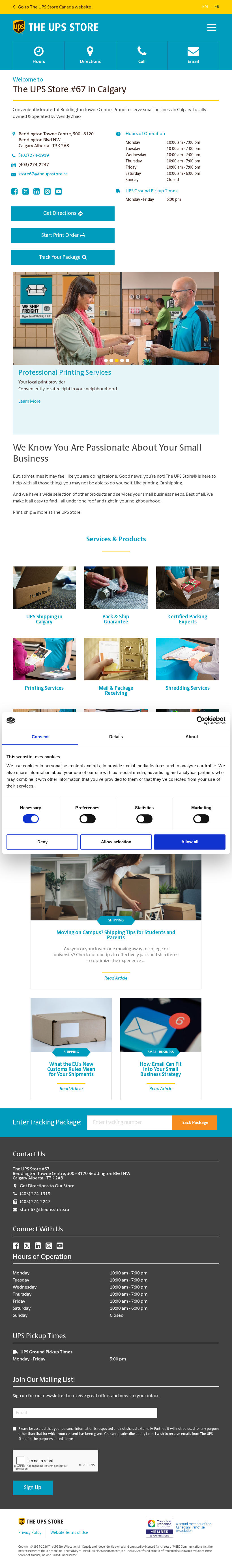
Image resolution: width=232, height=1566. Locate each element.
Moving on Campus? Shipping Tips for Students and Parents (116, 935)
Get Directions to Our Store (47, 1186)
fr (216, 7)
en (205, 7)
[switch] (88, 818)
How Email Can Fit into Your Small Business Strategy (161, 1069)
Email (193, 61)
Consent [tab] (40, 736)
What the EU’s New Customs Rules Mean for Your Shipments (71, 1069)
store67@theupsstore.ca (43, 174)
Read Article (115, 978)
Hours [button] (39, 61)
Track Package (195, 1123)
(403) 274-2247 (33, 165)
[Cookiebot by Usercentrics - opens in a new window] (200, 720)
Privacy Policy (29, 1533)
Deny (42, 841)
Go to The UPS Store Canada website (54, 7)
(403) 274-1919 (33, 155)
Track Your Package (60, 257)
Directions (90, 61)
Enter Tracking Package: (47, 1122)
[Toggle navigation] (211, 27)
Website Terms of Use (69, 1533)
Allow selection (116, 841)
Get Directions (59, 213)
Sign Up (32, 1487)
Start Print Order (60, 235)
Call (141, 61)
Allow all (189, 841)
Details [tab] (116, 736)
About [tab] (192, 736)
